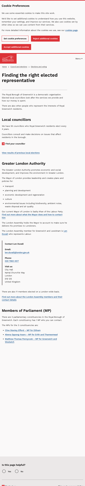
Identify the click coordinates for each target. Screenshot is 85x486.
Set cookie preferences (15, 38)
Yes (9, 471)
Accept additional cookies (16, 47)
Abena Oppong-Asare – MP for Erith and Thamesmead (31, 334)
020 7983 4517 (12, 261)
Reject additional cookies (45, 38)
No (22, 471)
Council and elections (18, 67)
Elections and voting (39, 67)
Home (4, 67)
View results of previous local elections (21, 153)
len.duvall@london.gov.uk (17, 252)
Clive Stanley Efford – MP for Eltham (23, 330)
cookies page (71, 30)
